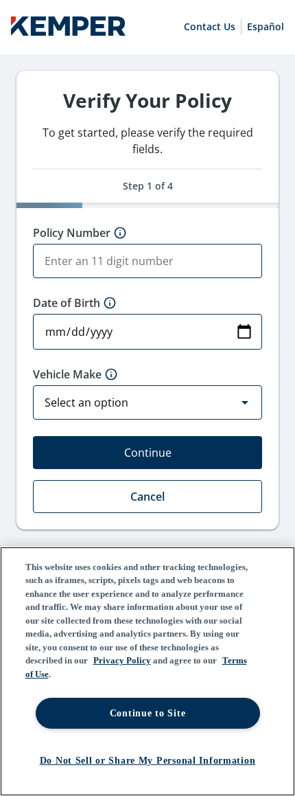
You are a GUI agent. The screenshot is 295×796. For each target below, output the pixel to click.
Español (265, 26)
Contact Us (209, 26)
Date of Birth (66, 302)
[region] (147, 671)
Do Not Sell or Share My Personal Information (148, 760)
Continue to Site (148, 712)
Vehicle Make (67, 374)
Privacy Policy (122, 660)
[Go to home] (68, 27)
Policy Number (71, 232)
